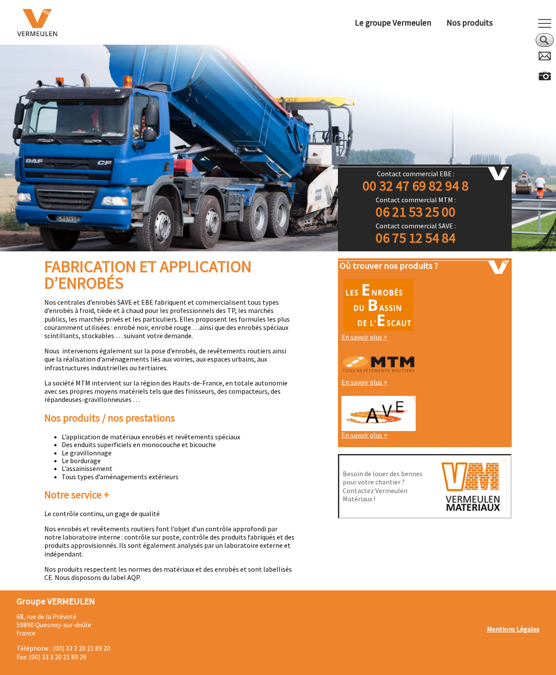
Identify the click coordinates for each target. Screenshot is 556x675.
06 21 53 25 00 (416, 212)
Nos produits (470, 22)
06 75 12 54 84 (416, 238)
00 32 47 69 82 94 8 (416, 186)
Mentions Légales (513, 629)
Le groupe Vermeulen (393, 22)
